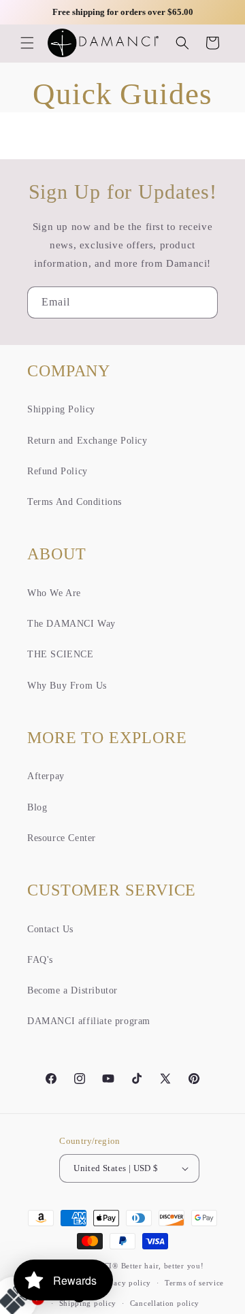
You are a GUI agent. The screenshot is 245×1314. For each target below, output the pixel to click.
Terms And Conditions (74, 502)
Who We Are (54, 593)
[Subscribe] (202, 302)
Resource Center (61, 838)
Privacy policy (125, 1283)
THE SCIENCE (60, 654)
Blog (37, 807)
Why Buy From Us (67, 685)
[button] (27, 43)
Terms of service (194, 1283)
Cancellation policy (164, 1303)
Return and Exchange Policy (87, 441)
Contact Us (50, 929)
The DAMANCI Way (71, 624)
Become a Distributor (72, 990)
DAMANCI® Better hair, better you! (138, 1266)
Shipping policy (88, 1303)
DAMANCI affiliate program (88, 1021)
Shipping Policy (61, 409)
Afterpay (46, 776)
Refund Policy (57, 471)
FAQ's (40, 960)
